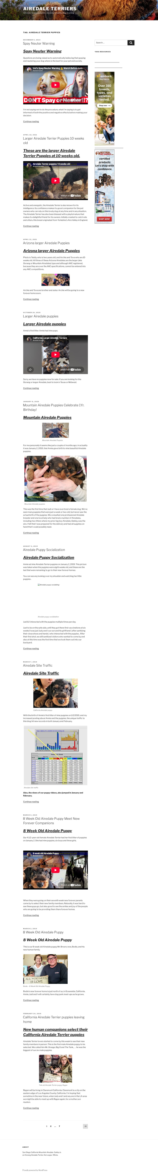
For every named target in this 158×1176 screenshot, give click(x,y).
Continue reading (31, 121)
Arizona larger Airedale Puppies (46, 243)
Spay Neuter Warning (39, 43)
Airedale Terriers (50, 8)
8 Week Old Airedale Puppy (43, 932)
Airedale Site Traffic (37, 665)
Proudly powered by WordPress (34, 1170)
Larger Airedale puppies (40, 316)
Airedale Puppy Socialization (44, 550)
